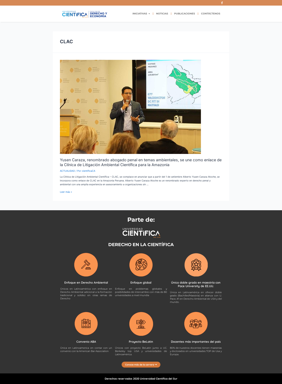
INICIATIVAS (139, 13)
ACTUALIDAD (67, 170)
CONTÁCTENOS (210, 13)
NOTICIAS (162, 13)
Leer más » (66, 191)
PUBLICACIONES (184, 13)
